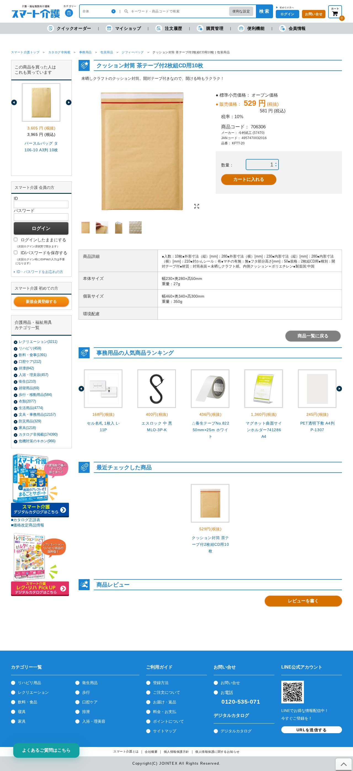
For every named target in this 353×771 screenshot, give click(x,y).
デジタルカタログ (236, 731)
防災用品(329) (30, 421)
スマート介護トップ (25, 52)
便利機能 (255, 28)
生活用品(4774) (31, 408)
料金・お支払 (164, 712)
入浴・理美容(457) (33, 375)
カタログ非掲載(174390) (38, 434)
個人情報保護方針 (176, 751)
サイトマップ (164, 731)
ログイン (287, 14)
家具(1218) (27, 428)
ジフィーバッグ (133, 52)
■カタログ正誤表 (25, 520)
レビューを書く (303, 600)
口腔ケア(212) (30, 361)
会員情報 (297, 28)
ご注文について (166, 692)
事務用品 (85, 52)
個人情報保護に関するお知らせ (217, 751)
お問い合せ (230, 683)
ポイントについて (168, 721)
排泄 (86, 712)
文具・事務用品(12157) (37, 414)
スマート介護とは (126, 751)
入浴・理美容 (93, 721)
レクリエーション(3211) (38, 342)
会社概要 (151, 751)
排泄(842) (26, 368)
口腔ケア (90, 702)
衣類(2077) (27, 401)
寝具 (22, 712)
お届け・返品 (164, 702)
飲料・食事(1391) (33, 355)
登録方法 (161, 683)
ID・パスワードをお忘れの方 (40, 272)
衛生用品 (90, 683)
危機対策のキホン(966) (37, 441)
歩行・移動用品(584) (35, 395)
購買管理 (214, 28)
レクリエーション (33, 692)
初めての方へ (287, 7)
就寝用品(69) (29, 388)
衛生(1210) (27, 381)
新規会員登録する (41, 301)
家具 (22, 721)
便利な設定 (241, 11)
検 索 (264, 11)
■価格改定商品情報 (27, 525)
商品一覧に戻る (313, 335)
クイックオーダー (74, 28)
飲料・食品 (27, 702)
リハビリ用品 (29, 683)
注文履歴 (173, 28)
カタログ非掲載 (59, 52)
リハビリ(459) (30, 348)
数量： (227, 165)
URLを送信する (311, 730)
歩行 (86, 692)
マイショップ (128, 28)
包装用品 (106, 52)
